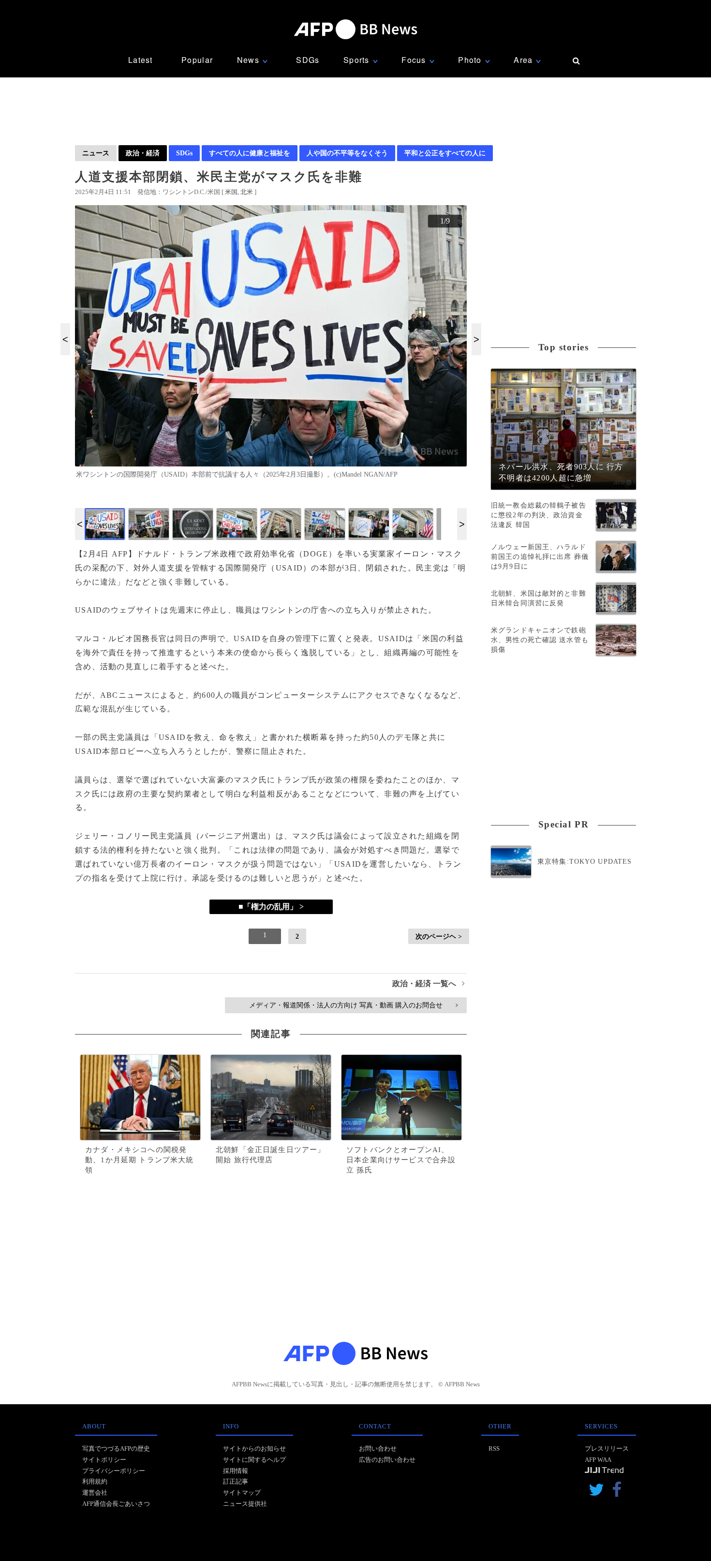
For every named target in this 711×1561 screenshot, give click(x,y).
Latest (140, 59)
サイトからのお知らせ (254, 1448)
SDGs (307, 59)
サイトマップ (242, 1492)
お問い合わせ (378, 1448)
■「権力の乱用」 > (271, 906)
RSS (494, 1448)
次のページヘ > (438, 936)
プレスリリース (607, 1448)
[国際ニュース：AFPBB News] (355, 29)
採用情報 (235, 1470)
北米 (246, 191)
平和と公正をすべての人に (445, 153)
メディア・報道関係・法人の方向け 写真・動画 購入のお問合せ (353, 1005)
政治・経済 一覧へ (428, 983)
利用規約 (94, 1481)
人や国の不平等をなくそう (347, 153)
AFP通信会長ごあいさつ (116, 1503)
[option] (271, 346)
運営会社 (94, 1492)
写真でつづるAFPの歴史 (116, 1448)
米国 (231, 191)
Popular (197, 59)
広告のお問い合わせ (387, 1459)
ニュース (95, 153)
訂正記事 (235, 1481)
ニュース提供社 (245, 1503)
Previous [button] (65, 339)
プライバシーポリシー (113, 1470)
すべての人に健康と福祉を (249, 153)
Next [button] (476, 339)
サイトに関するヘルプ (254, 1459)
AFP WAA (598, 1459)
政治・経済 (143, 153)
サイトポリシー (104, 1459)
